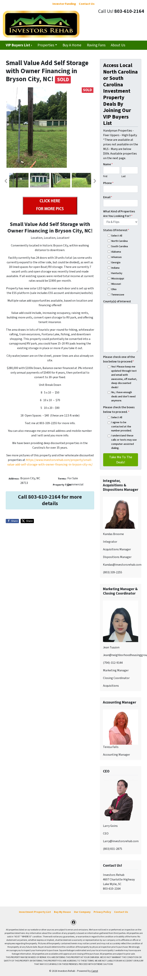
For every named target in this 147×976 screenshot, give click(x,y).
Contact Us (121, 912)
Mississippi (117, 279)
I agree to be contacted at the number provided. (121, 426)
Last (123, 176)
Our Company (82, 912)
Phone (108, 183)
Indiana (115, 268)
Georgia (115, 262)
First (105, 176)
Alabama (116, 252)
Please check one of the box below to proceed (119, 359)
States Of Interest (116, 230)
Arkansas (116, 257)
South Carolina (119, 246)
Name (108, 164)
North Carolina (119, 241)
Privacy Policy (102, 912)
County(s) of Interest (117, 301)
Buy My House (62, 912)
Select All (116, 236)
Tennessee (117, 295)
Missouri (116, 284)
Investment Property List (35, 912)
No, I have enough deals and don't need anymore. (123, 396)
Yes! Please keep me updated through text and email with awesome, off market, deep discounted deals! (124, 377)
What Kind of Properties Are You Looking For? (119, 213)
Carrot (94, 971)
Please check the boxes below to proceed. (119, 409)
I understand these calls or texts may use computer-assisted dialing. (124, 442)
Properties (46, 45)
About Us (118, 45)
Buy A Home (72, 45)
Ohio (114, 289)
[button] (5, 180)
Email (107, 197)
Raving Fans (96, 45)
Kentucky (116, 273)
